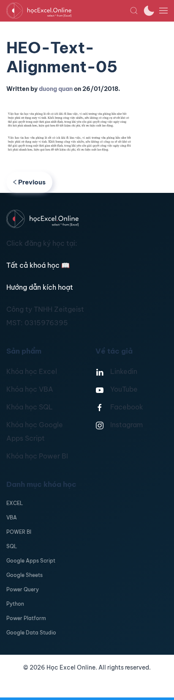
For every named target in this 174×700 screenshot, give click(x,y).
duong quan (56, 89)
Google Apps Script (30, 560)
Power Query (22, 589)
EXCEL (14, 503)
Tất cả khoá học (38, 265)
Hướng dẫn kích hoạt (39, 287)
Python (15, 604)
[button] (134, 10)
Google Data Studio (31, 632)
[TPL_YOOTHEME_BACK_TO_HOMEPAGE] (68, 10)
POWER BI (18, 532)
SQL (11, 546)
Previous (32, 182)
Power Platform (26, 618)
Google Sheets (24, 575)
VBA (11, 517)
